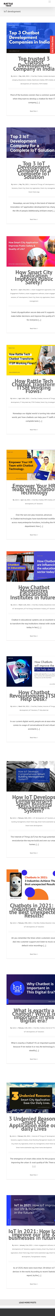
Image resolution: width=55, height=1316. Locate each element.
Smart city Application (33, 188)
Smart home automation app (25, 1147)
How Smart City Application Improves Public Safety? (34, 277)
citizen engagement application (41, 290)
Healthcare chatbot (38, 80)
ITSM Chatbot (43, 84)
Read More (33, 111)
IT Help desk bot (25, 402)
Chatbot (39, 76)
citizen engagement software (34, 293)
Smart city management (37, 1144)
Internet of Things (36, 184)
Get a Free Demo (52, 45)
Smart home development (33, 825)
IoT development (48, 184)
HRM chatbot (49, 80)
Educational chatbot (24, 80)
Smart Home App (34, 192)
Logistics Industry (22, 1140)
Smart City (21, 188)
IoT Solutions (34, 84)
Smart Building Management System (41, 1140)
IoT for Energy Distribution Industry (35, 609)
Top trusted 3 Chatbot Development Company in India (34, 63)
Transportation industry (38, 1257)
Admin (15, 76)
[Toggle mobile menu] (49, 1)
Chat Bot (34, 76)
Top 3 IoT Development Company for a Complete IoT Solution (34, 170)
